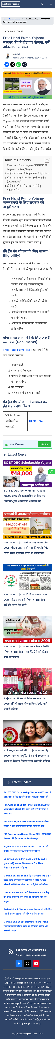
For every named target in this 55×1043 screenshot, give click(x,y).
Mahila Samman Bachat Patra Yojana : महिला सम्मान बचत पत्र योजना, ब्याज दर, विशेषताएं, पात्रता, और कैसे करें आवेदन (26, 926)
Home (5, 19)
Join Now (44, 444)
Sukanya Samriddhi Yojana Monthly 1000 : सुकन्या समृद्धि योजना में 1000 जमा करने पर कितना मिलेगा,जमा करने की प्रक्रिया (27, 756)
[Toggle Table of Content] (45, 160)
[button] (42, 4)
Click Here (36, 421)
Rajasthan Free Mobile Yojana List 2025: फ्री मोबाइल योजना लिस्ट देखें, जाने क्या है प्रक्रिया (25, 704)
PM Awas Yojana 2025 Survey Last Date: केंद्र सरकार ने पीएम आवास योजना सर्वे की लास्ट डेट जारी (25, 600)
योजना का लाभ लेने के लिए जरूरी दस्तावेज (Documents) (26, 179)
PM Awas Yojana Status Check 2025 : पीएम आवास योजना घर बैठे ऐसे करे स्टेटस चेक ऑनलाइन (27, 652)
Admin (18, 54)
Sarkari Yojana (14, 19)
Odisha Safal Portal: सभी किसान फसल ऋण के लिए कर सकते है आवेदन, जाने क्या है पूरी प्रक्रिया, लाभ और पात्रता (26, 897)
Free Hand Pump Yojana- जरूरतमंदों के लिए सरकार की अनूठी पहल (27, 167)
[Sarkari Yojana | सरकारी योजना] (10, 4)
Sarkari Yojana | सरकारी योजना (31, 1034)
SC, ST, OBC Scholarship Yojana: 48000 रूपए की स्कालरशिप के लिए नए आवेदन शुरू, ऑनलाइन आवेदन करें (25, 496)
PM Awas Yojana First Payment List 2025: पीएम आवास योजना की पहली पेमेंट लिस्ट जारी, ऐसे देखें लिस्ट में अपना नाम (26, 548)
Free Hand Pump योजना (18, 350)
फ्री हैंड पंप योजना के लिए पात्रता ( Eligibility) (28, 173)
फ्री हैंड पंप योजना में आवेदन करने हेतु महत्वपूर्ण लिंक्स (24, 188)
